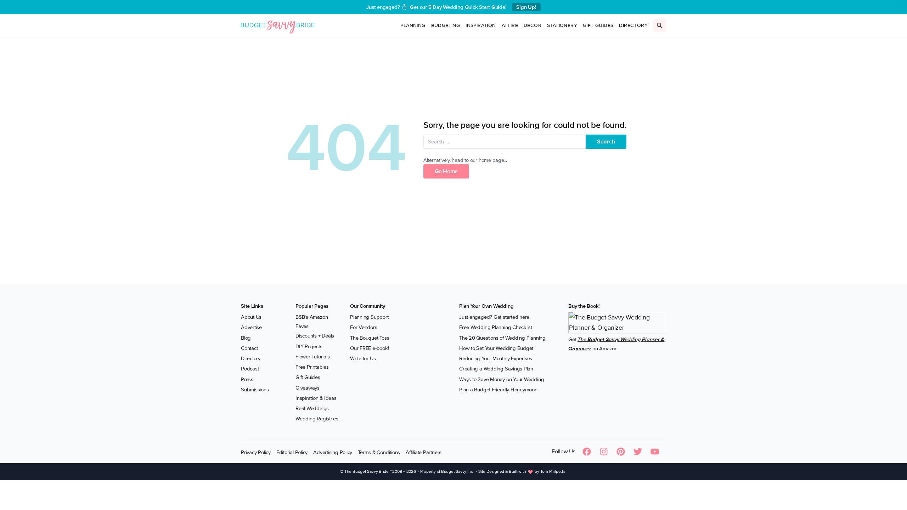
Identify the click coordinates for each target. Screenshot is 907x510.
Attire (510, 25)
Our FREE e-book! (369, 348)
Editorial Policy (292, 452)
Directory (633, 25)
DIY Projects (308, 346)
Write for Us (363, 358)
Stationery (562, 25)
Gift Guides (598, 25)
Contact (249, 348)
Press (247, 379)
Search (606, 141)
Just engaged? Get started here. (494, 317)
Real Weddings (312, 408)
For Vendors (363, 327)
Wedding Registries (316, 418)
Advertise (251, 327)
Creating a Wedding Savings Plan (496, 369)
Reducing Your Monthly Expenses (495, 358)
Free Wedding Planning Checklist (495, 327)
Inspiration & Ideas (316, 398)
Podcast (250, 369)
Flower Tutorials (312, 356)
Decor (532, 25)
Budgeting (445, 25)
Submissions (255, 389)
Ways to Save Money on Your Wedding (501, 379)
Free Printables (312, 367)
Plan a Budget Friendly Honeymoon (498, 389)
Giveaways (307, 388)
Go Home (446, 171)
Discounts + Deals (314, 336)
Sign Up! (526, 7)
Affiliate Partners (423, 452)
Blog (246, 338)
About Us (251, 317)
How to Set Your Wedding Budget (496, 348)
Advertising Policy (332, 452)
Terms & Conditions (379, 452)
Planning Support (369, 317)
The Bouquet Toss (369, 338)
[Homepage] (278, 26)
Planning (412, 25)
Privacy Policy (256, 452)
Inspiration (481, 25)
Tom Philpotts (552, 471)
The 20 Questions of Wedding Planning (502, 338)
